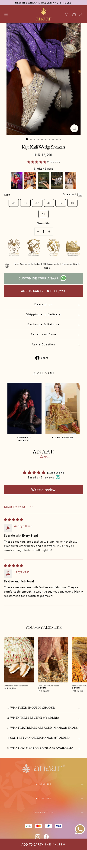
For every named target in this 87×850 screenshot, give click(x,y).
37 (37, 203)
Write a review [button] (43, 489)
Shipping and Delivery (43, 314)
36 (25, 203)
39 (60, 203)
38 (49, 203)
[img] (13, 520)
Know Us (43, 784)
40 (72, 203)
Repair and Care (43, 334)
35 (14, 203)
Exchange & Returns (43, 324)
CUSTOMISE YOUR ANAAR (39, 278)
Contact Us (44, 812)
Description (43, 304)
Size (40, 195)
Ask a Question (43, 344)
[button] (37, 162)
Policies (43, 798)
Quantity (43, 223)
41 (43, 214)
